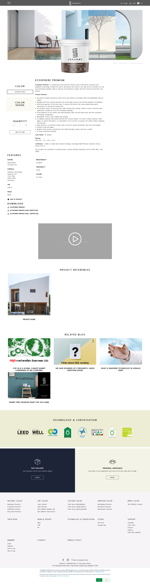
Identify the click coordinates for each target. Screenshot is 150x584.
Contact (42, 540)
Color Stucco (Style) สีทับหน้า (77, 507)
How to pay (11, 551)
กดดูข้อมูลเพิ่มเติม (99, 572)
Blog (39, 523)
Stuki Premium (42, 507)
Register (10, 546)
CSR (39, 525)
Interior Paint (20, 92)
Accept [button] (99, 580)
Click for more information (63, 576)
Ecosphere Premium (14, 507)
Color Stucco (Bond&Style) (76, 504)
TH (142, 3)
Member (10, 540)
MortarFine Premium (104, 507)
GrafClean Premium (13, 509)
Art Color (43, 501)
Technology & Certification (81, 519)
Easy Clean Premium (14, 512)
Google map (102, 525)
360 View (101, 523)
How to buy (11, 548)
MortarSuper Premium (105, 509)
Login (9, 544)
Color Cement (42, 504)
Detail (37, 477)
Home (115, 63)
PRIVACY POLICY (75, 540)
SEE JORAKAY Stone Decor (46, 512)
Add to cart (20, 132)
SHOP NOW (12, 519)
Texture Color (75, 501)
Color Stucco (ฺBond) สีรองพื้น (77, 509)
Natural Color (123, 63)
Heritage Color (105, 501)
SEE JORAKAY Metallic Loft (46, 509)
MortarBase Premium (104, 504)
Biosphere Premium (13, 504)
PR (38, 528)
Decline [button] (106, 580)
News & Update (44, 519)
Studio (101, 519)
